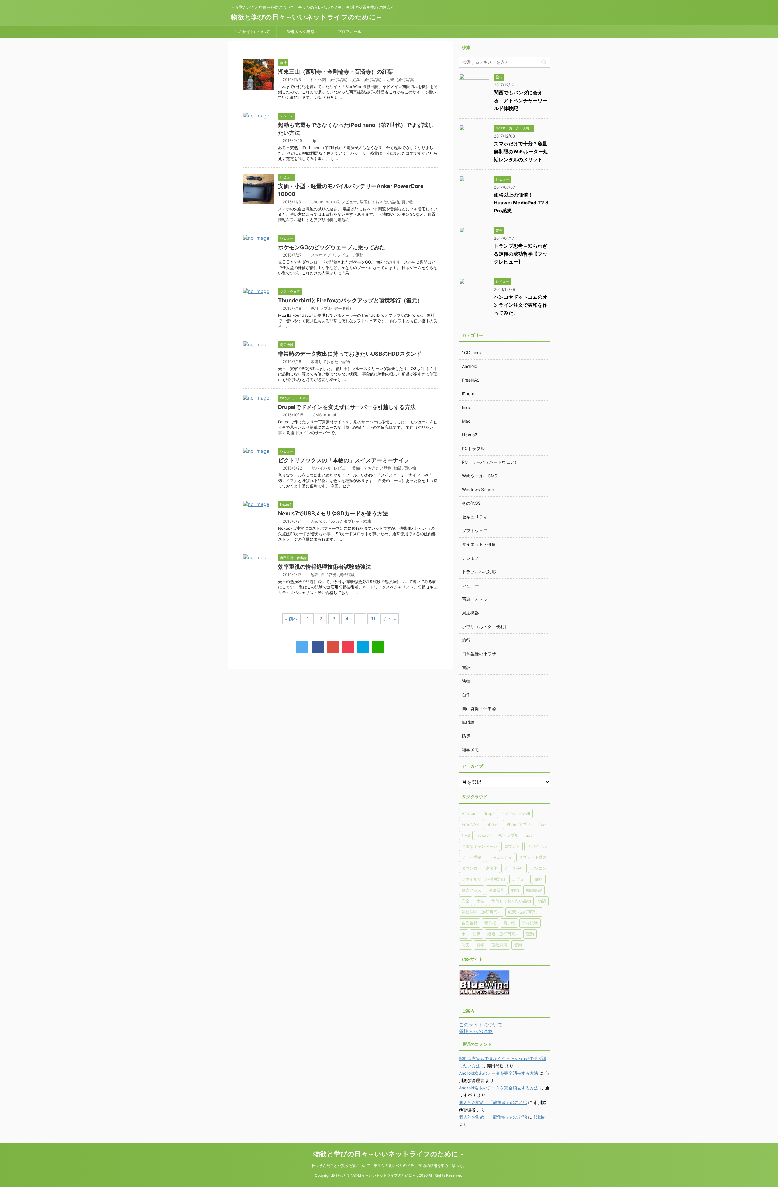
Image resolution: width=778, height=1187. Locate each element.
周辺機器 (470, 612)
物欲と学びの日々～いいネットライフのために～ (307, 17)
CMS (317, 414)
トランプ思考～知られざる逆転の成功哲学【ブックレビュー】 (520, 254)
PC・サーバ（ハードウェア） (490, 462)
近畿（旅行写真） (402, 79)
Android (318, 521)
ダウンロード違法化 (479, 868)
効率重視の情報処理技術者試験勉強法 (324, 567)
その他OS (471, 503)
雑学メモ (470, 749)
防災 (466, 735)
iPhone (468, 393)
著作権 (490, 922)
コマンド (512, 846)
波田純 (540, 1116)
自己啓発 (329, 574)
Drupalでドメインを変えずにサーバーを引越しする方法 (347, 407)
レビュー (349, 201)
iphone (316, 201)
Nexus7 (469, 434)
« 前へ (291, 619)
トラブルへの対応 (479, 571)
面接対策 (499, 944)
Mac (466, 421)
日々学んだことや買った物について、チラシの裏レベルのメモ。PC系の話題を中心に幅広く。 (389, 1165)
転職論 (468, 722)
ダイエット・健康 (479, 544)
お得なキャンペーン (479, 846)
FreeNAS (471, 379)
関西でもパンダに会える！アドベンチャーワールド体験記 (520, 100)
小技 (480, 901)
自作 (466, 694)
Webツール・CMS (479, 475)
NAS (466, 835)
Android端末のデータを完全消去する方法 (498, 1073)
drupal (330, 414)
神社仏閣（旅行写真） (330, 79)
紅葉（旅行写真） (368, 79)
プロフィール (349, 31)
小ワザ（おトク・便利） (485, 626)
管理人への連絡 (301, 31)
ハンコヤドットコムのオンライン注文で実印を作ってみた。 (520, 305)
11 (373, 619)
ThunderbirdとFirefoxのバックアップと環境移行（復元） (350, 300)
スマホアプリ (323, 255)
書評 (466, 667)
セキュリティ (474, 516)
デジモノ (470, 557)
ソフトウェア (474, 530)
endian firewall (516, 813)
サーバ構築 (471, 857)
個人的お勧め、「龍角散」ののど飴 (493, 1102)
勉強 (314, 574)
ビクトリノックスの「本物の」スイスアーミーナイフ (343, 460)
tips (315, 140)
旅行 (466, 640)
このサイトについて (252, 31)
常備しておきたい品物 (379, 201)
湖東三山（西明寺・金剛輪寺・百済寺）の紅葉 (335, 71)
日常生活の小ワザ (479, 653)
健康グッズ (471, 890)
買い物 (407, 201)
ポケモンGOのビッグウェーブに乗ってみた (331, 247)
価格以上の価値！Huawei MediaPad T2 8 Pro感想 (521, 203)
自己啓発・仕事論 (479, 708)
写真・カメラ (474, 599)
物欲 (398, 468)
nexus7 (332, 201)
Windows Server (478, 489)
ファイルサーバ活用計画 (483, 879)
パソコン (539, 868)
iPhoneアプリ (518, 824)
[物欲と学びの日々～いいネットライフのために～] (363, 647)
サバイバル (321, 468)
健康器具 (496, 890)
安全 (466, 901)
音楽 (518, 944)
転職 (476, 933)
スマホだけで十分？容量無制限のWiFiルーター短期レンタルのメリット (521, 151)
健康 (539, 879)
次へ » (389, 619)
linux (466, 407)
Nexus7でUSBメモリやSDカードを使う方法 (333, 513)
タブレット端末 (357, 521)
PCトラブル (321, 308)
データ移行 (344, 308)
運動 (359, 255)
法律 (466, 681)
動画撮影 (534, 890)
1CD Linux (472, 352)
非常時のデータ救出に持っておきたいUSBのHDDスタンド (350, 354)
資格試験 (347, 574)
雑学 (480, 944)
